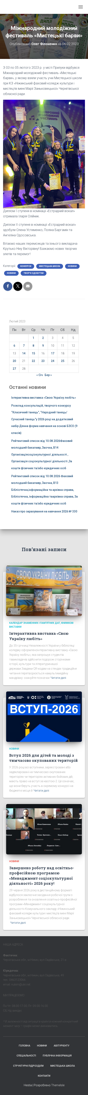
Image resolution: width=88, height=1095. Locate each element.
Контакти (44, 1075)
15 (33, 353)
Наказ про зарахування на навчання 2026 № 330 (44, 511)
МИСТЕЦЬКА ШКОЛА (49, 266)
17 (52, 353)
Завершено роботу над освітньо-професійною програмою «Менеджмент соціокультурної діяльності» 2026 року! (41, 875)
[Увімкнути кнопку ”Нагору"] (80, 1087)
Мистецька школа (62, 1065)
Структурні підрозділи (28, 1065)
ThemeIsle (57, 1085)
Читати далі (58, 677)
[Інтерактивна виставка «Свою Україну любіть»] (44, 590)
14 (23, 353)
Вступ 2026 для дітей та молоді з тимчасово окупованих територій (43, 758)
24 (52, 361)
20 (14, 361)
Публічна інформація (57, 1055)
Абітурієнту (61, 1045)
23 (43, 361)
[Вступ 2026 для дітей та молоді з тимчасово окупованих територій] (44, 716)
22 (33, 361)
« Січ (39, 375)
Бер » (48, 375)
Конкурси (25, 266)
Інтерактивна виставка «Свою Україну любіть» (43, 397)
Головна (24, 1045)
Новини (72, 266)
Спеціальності (26, 1055)
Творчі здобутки (34, 273)
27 (14, 368)
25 (62, 361)
